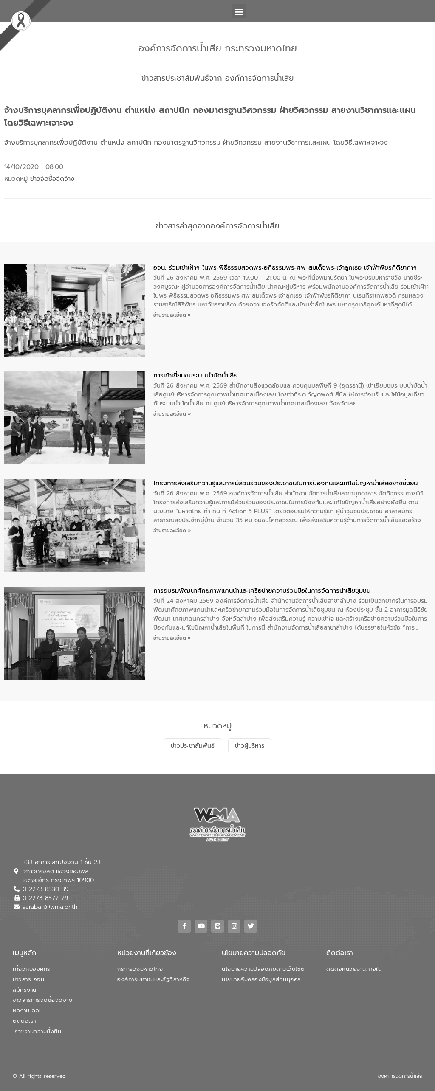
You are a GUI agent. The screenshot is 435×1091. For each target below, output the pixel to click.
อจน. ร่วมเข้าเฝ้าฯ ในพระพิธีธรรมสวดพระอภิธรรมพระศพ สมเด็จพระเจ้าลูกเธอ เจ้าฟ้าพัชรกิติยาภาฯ (285, 267)
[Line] (217, 926)
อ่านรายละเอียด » (172, 315)
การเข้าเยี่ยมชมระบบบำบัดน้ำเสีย (195, 375)
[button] (239, 11)
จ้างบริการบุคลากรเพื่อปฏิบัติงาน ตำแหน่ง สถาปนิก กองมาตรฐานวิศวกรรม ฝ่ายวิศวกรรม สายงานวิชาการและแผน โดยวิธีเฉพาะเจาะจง (196, 143)
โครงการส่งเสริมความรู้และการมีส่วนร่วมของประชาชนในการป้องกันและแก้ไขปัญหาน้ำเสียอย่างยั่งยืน (285, 483)
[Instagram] (234, 926)
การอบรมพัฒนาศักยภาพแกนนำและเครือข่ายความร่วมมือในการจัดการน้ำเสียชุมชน (261, 590)
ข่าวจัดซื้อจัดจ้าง (52, 178)
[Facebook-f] (184, 926)
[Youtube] (201, 926)
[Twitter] (250, 926)
